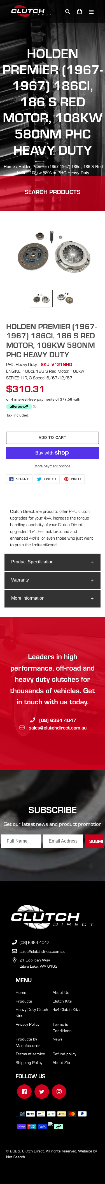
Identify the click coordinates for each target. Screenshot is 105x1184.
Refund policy (64, 1053)
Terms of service (30, 1053)
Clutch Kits (62, 1001)
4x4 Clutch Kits (66, 1009)
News (57, 1039)
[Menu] (91, 11)
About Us (61, 992)
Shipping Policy (29, 1062)
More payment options (52, 466)
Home (9, 166)
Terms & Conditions (62, 1027)
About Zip (61, 1062)
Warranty (20, 580)
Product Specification (32, 561)
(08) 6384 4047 (57, 719)
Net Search (15, 1156)
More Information (28, 598)
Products (24, 1001)
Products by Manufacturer (28, 1042)
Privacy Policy (27, 1024)
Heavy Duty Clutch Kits (32, 1012)
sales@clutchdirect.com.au (58, 727)
